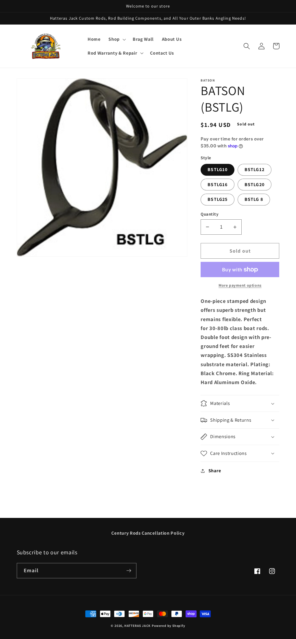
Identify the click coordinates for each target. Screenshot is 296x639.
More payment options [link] (240, 285)
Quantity (210, 214)
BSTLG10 (217, 169)
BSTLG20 (254, 184)
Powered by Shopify (168, 625)
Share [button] (214, 471)
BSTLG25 (217, 199)
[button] (116, 39)
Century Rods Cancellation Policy (147, 533)
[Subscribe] (128, 571)
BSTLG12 (254, 169)
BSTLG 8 (254, 199)
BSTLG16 (217, 184)
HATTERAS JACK (137, 625)
